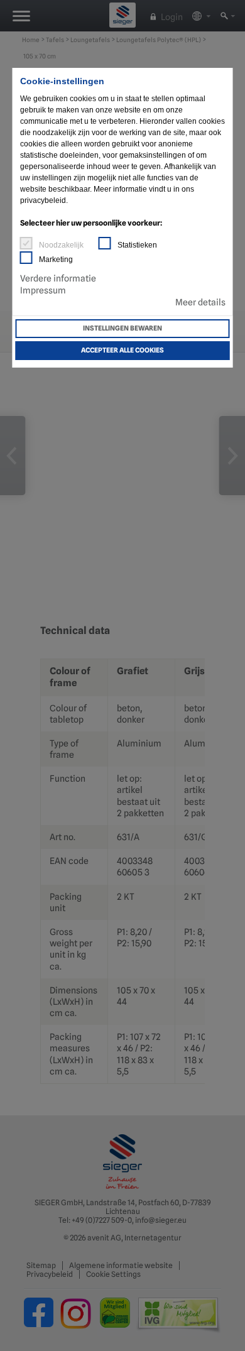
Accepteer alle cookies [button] (122, 350)
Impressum (43, 290)
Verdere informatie (58, 278)
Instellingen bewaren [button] (122, 328)
